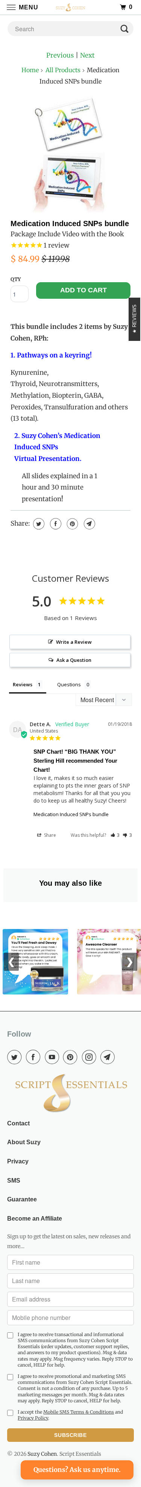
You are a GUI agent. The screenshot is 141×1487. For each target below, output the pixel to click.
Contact (18, 1123)
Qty (16, 279)
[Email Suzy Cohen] (109, 1057)
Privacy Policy (33, 1418)
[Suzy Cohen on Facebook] (34, 1057)
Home (30, 70)
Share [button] (49, 835)
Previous (60, 55)
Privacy (18, 1161)
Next (87, 55)
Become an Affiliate (34, 1218)
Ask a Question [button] (73, 660)
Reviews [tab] (22, 684)
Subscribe (70, 1435)
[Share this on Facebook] (54, 523)
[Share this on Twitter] (37, 523)
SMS (13, 1180)
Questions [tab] (69, 684)
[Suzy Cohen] (70, 7)
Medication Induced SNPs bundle (70, 223)
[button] (115, 835)
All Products (62, 70)
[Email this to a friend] (88, 523)
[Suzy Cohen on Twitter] (15, 1057)
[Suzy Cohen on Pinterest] (71, 1057)
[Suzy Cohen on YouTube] (53, 1057)
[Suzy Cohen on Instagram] (90, 1057)
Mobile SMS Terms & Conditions (78, 1412)
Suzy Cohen (42, 1454)
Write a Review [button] (74, 642)
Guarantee (22, 1199)
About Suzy (24, 1142)
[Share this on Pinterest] (71, 523)
